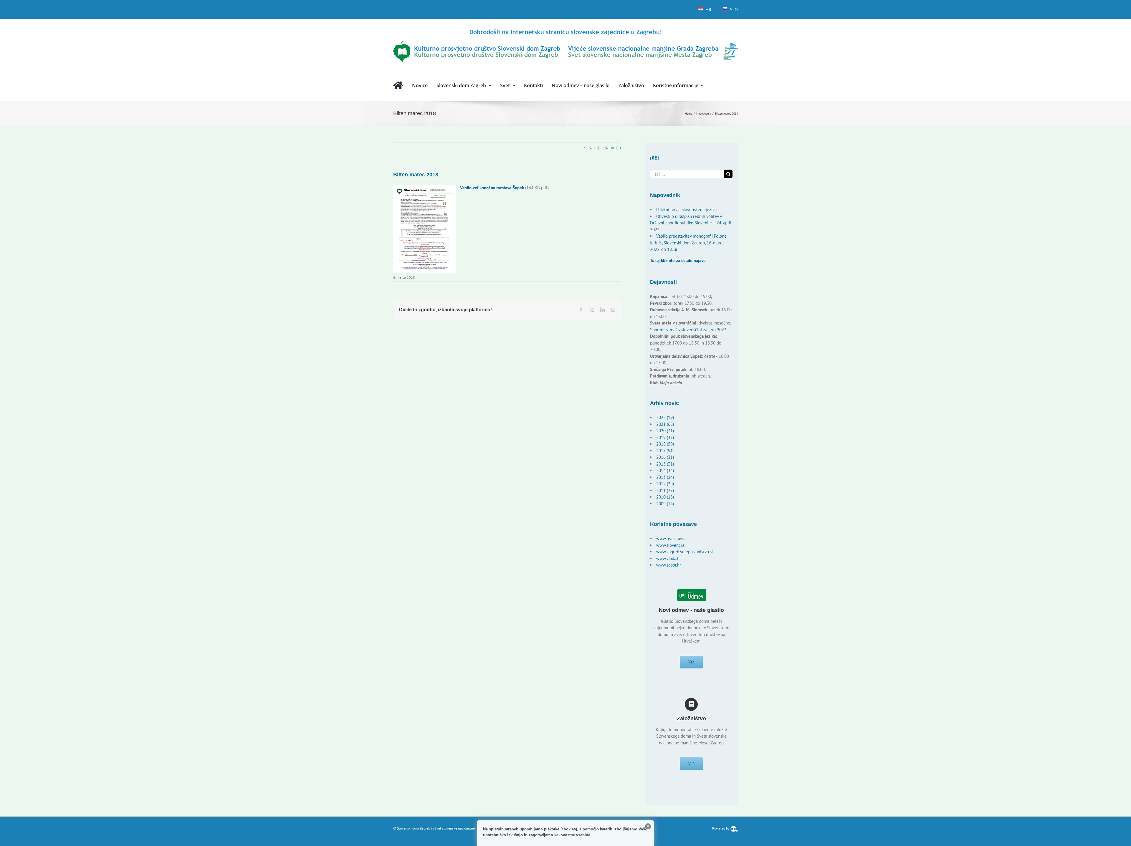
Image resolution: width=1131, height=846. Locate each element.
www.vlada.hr (668, 558)
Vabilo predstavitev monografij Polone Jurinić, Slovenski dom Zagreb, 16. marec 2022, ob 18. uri (688, 242)
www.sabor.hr (668, 565)
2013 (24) (665, 477)
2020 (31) (665, 430)
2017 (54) (665, 450)
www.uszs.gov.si (671, 538)
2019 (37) (665, 437)
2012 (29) (665, 483)
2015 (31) (665, 464)
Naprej (610, 147)
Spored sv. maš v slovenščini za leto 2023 (688, 329)
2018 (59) (665, 444)
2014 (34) (665, 470)
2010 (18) (665, 497)
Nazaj (593, 147)
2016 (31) (665, 457)
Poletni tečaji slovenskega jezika (686, 209)
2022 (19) (665, 417)
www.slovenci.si (671, 545)
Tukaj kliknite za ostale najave (678, 260)
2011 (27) (665, 490)
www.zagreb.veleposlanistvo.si (684, 551)
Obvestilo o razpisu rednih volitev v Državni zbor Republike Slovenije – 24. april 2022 (690, 222)
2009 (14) (665, 503)
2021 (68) (665, 424)
